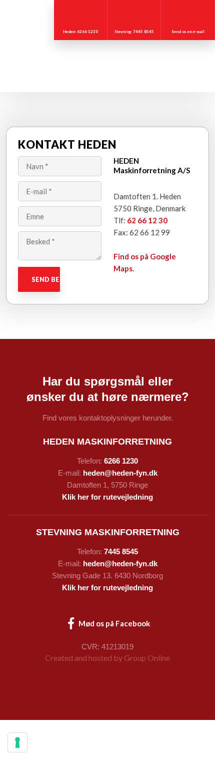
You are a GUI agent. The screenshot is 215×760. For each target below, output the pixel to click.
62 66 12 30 (147, 220)
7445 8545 (121, 551)
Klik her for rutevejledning (107, 497)
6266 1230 (121, 461)
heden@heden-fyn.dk (120, 473)
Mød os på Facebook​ (113, 623)
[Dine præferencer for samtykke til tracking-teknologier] (17, 742)
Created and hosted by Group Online (107, 657)
